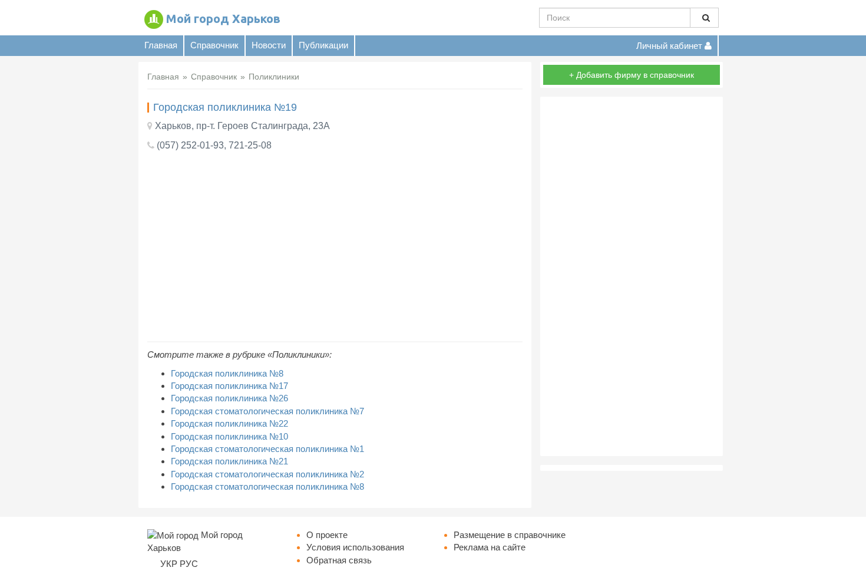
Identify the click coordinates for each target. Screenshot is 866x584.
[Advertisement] (335, 246)
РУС (189, 564)
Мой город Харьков (223, 18)
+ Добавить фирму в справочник (631, 75)
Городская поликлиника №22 (229, 423)
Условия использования (355, 547)
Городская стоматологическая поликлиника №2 (267, 474)
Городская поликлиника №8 (227, 373)
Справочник (214, 45)
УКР (168, 564)
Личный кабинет (670, 46)
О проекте (327, 535)
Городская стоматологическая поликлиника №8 (267, 486)
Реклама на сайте (489, 547)
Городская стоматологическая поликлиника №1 (267, 449)
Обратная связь (339, 560)
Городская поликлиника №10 (229, 436)
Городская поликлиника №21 (229, 461)
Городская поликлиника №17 (229, 386)
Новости (269, 45)
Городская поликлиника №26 (229, 398)
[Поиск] (704, 18)
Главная (160, 45)
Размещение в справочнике (510, 535)
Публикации (323, 45)
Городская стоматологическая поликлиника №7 (267, 411)
